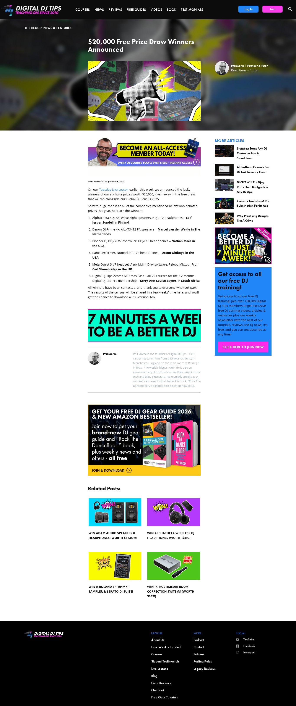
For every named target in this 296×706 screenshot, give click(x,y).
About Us (157, 640)
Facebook (249, 646)
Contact (199, 647)
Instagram (249, 652)
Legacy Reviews (205, 668)
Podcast (199, 640)
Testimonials (192, 9)
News (99, 9)
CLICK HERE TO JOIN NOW (243, 347)
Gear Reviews (161, 683)
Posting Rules (203, 661)
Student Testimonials (165, 661)
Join (272, 9)
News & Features (57, 28)
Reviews (115, 9)
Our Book (157, 690)
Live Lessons (159, 668)
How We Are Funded (166, 647)
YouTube (248, 639)
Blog (154, 676)
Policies (199, 654)
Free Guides (136, 9)
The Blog (31, 28)
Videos (156, 9)
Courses (82, 9)
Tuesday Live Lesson (113, 189)
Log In (248, 9)
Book (171, 9)
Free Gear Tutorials (164, 697)
